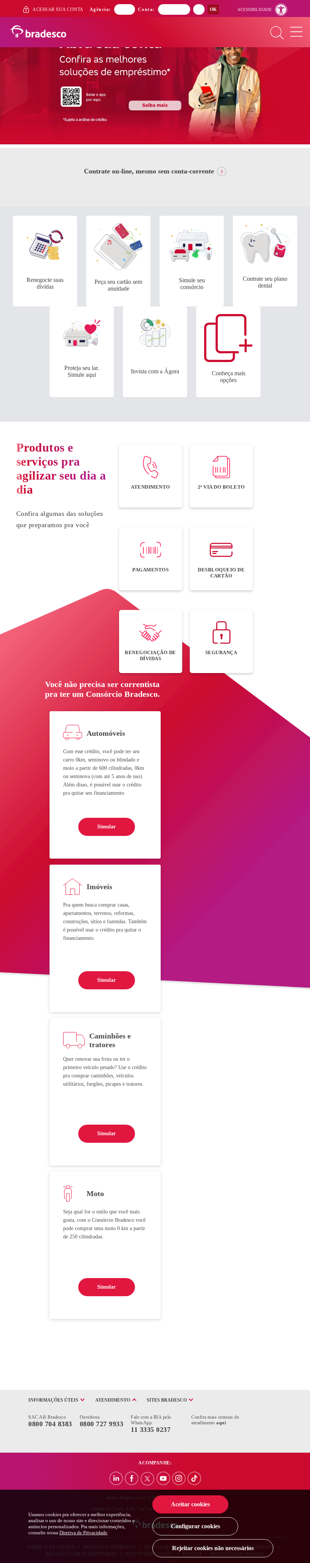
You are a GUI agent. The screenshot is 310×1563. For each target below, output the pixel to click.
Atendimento (112, 1400)
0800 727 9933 (102, 1424)
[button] (262, 9)
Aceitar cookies (190, 1504)
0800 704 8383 (50, 1424)
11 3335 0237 (150, 1429)
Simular (106, 826)
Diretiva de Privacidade (83, 1532)
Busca (277, 33)
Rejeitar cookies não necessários (213, 1548)
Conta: (146, 9)
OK (213, 9)
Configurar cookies (195, 1526)
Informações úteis (53, 1400)
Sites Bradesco (167, 1400)
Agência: (100, 9)
